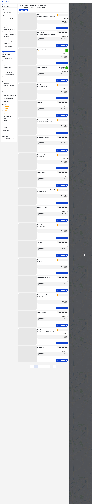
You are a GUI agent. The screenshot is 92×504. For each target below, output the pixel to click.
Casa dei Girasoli (41, 172)
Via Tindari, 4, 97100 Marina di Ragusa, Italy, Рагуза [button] (46, 34)
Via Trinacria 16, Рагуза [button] (41, 103)
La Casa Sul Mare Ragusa (43, 137)
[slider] (3, 21)
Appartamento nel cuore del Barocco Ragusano (46, 189)
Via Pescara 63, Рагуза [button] (41, 226)
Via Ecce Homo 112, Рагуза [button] (41, 191)
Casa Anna (39, 102)
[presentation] (9, 12)
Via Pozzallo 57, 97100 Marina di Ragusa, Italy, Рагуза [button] (46, 331)
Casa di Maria (40, 224)
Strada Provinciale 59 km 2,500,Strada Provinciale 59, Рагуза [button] (47, 68)
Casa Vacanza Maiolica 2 (42, 312)
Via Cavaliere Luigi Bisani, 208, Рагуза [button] (43, 138)
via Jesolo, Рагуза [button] (40, 296)
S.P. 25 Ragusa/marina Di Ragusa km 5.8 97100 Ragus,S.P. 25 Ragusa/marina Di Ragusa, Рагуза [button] (46, 16)
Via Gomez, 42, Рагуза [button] (41, 348)
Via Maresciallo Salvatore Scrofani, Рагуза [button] (44, 121)
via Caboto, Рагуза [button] (40, 261)
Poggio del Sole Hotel (42, 49)
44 (54, 366)
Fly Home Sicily (40, 32)
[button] (9, 5)
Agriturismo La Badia (42, 67)
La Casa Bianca (40, 347)
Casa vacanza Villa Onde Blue (44, 294)
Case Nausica (40, 329)
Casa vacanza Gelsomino (43, 259)
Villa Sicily (39, 242)
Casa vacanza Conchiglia (42, 119)
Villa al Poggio (40, 14)
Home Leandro (40, 84)
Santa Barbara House (42, 154)
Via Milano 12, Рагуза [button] (40, 156)
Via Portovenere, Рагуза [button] (41, 243)
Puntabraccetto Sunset (42, 207)
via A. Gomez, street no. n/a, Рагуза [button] (43, 278)
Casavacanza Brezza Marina (43, 277)
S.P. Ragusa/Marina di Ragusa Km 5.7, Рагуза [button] (45, 51)
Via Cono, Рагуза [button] (40, 313)
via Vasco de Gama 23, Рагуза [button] (42, 86)
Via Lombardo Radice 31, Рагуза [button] (42, 173)
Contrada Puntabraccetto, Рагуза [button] (43, 208)
